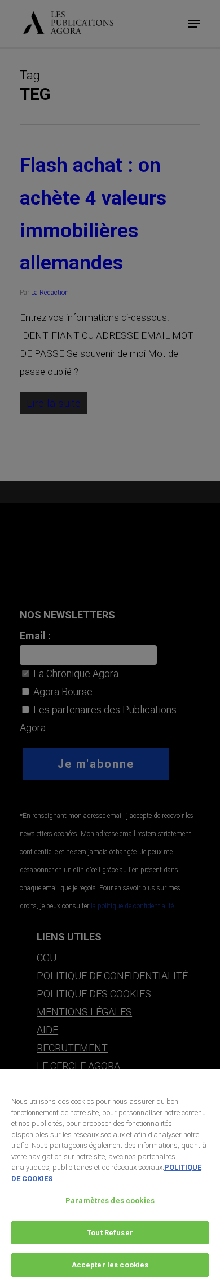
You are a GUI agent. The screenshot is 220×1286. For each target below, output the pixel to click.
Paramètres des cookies (110, 1200)
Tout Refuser (110, 1232)
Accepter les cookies (110, 1265)
